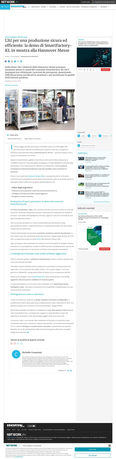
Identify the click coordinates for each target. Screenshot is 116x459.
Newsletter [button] (103, 7)
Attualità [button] (43, 7)
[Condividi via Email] (15, 61)
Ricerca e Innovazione (73, 7)
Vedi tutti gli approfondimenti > (102, 201)
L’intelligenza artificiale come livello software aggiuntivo (29, 194)
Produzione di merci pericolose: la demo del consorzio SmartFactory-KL (34, 191)
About (8, 429)
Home (7, 56)
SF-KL (39, 239)
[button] (5, 7)
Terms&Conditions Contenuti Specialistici (54, 429)
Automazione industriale (29, 56)
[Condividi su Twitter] (12, 61)
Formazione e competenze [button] (89, 7)
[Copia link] (18, 61)
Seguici (31, 426)
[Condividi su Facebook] (5, 61)
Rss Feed (23, 429)
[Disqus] (39, 401)
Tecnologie (15, 56)
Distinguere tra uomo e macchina (22, 196)
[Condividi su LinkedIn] (8, 61)
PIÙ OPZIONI (93, 455)
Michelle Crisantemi (11, 85)
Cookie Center (71, 429)
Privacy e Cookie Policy (34, 429)
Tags (18, 429)
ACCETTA (93, 449)
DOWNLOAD (105, 249)
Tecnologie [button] (52, 7)
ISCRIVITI (105, 69)
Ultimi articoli (35, 7)
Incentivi (62, 7)
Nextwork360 (11, 437)
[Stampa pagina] (21, 61)
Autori (13, 429)
